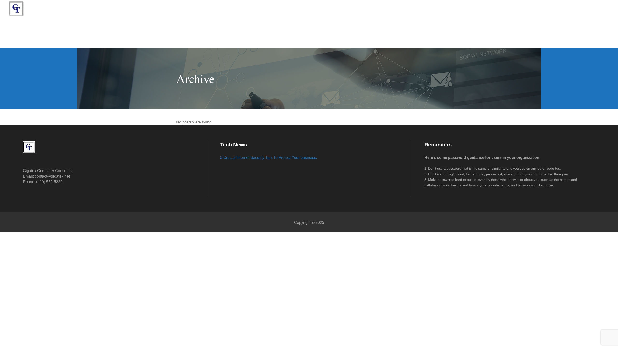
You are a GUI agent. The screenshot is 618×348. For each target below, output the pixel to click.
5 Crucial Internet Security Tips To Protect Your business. (268, 157)
